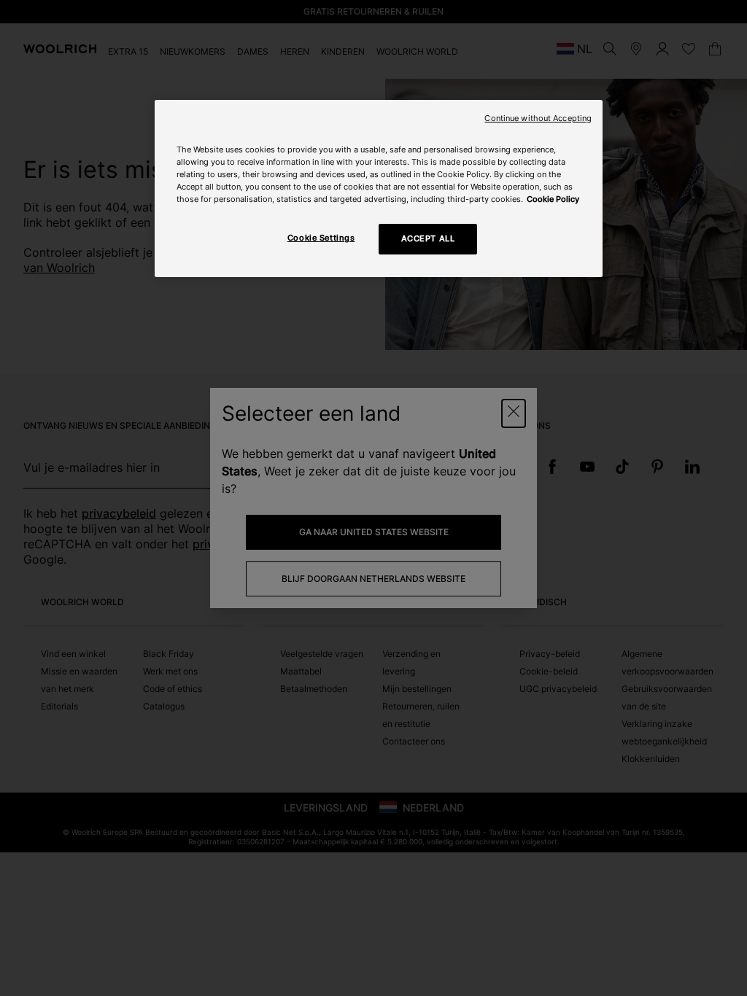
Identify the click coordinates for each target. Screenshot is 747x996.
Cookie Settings (321, 238)
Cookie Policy (553, 199)
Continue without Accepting (538, 118)
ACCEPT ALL (428, 238)
